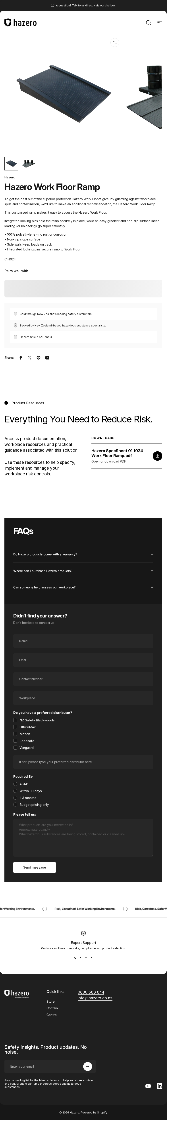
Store (50, 1001)
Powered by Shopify (94, 1112)
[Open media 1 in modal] (114, 42)
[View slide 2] (80, 958)
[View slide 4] (91, 958)
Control (51, 1015)
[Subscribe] (87, 1066)
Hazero (9, 177)
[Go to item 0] (11, 163)
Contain (52, 1008)
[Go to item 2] (28, 163)
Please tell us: (24, 814)
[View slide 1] (75, 958)
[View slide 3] (86, 958)
